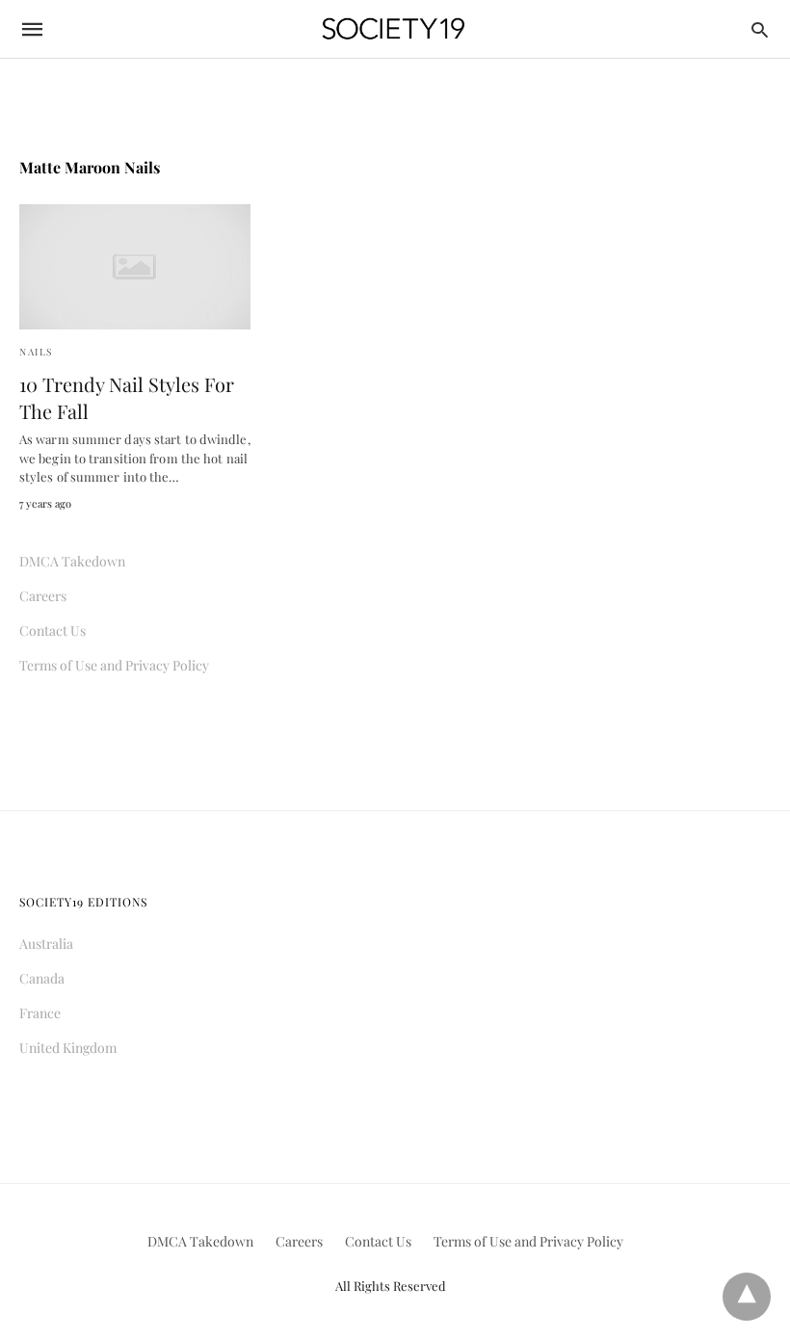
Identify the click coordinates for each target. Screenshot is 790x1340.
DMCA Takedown (72, 561)
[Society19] (393, 29)
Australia (46, 943)
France (40, 1013)
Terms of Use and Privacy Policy (114, 665)
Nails (36, 351)
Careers (42, 596)
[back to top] (747, 1297)
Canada (42, 978)
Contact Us (52, 630)
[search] (760, 29)
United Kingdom (68, 1047)
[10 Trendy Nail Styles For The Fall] (134, 266)
